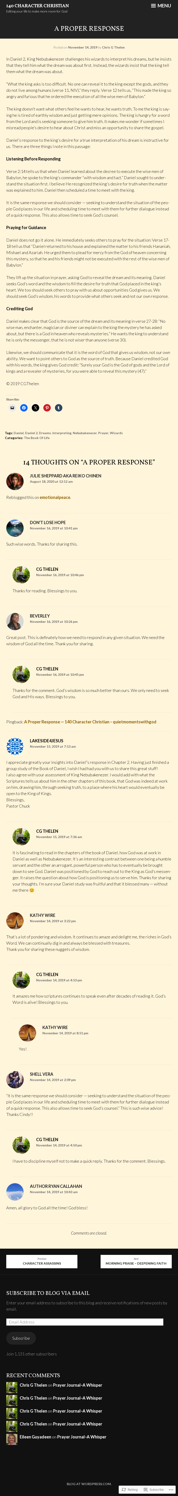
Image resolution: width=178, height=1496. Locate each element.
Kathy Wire (42, 915)
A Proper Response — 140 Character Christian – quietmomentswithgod (90, 721)
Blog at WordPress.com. (89, 1484)
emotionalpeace (55, 497)
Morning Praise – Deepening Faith (136, 1261)
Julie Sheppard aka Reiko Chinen (65, 475)
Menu (164, 5)
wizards (116, 433)
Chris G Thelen (113, 47)
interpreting (61, 433)
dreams (45, 433)
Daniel (19, 433)
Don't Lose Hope (48, 522)
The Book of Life (37, 438)
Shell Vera (41, 1074)
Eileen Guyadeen (35, 1436)
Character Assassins (42, 1261)
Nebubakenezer (85, 433)
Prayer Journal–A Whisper (77, 1385)
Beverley (40, 615)
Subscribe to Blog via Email (47, 1293)
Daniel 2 (31, 433)
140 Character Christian (37, 6)
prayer (103, 433)
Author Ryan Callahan (56, 1186)
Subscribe (21, 1338)
